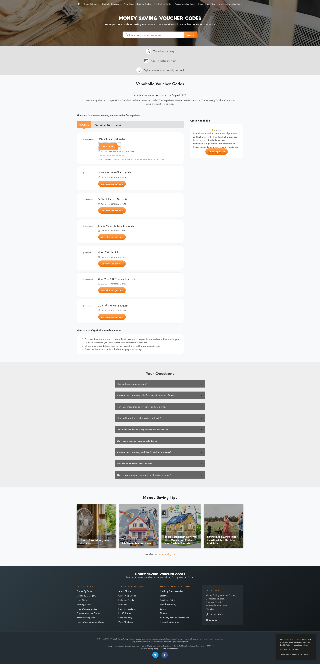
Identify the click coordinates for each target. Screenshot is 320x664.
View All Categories (169, 621)
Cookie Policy (285, 645)
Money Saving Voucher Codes (129, 638)
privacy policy (153, 648)
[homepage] (79, 3)
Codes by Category (110, 4)
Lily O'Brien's (124, 613)
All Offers (84, 124)
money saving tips (166, 554)
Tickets (163, 613)
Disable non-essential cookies (294, 654)
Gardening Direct (127, 595)
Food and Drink (167, 599)
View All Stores (125, 621)
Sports (163, 608)
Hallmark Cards (126, 599)
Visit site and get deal (112, 183)
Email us (213, 619)
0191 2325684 (216, 614)
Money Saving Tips (206, 4)
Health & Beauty (168, 604)
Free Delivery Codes (163, 4)
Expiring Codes (144, 4)
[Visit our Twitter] (155, 655)
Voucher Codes (102, 124)
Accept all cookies (289, 649)
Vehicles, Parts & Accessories (174, 617)
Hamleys (122, 604)
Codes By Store (90, 4)
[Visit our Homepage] (160, 17)
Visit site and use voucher (111, 155)
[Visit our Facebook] (165, 655)
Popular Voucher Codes (184, 4)
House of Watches (127, 608)
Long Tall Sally (125, 617)
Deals (118, 124)
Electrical (164, 595)
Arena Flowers (125, 591)
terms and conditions (170, 648)
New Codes (129, 4)
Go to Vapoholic (216, 151)
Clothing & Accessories (171, 591)
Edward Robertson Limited (152, 645)
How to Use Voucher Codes (230, 4)
